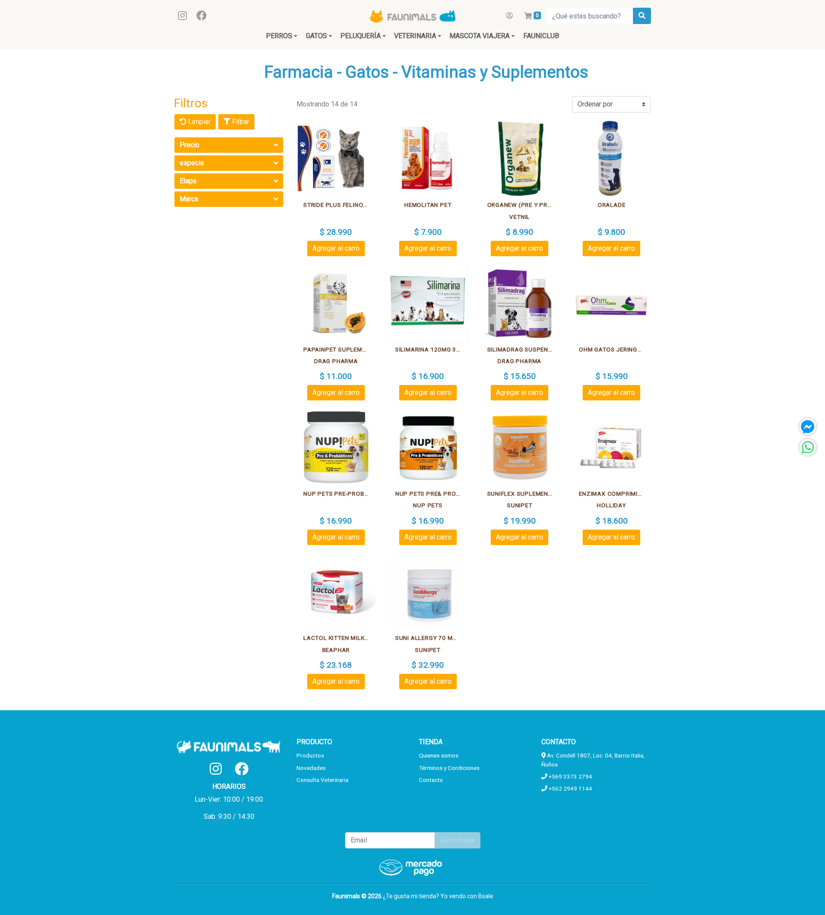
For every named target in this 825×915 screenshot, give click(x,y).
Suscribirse (457, 840)
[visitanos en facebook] (201, 15)
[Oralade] (611, 158)
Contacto (431, 779)
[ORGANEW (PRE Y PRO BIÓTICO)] (519, 158)
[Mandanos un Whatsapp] (807, 447)
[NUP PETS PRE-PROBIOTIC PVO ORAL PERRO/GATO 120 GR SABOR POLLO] (336, 447)
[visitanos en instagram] (182, 15)
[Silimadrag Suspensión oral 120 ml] (519, 303)
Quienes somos (438, 755)
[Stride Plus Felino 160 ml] (336, 158)
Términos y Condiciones (449, 767)
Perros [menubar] (279, 36)
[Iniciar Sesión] (510, 16)
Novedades (311, 767)
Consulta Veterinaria (322, 779)
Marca (189, 199)
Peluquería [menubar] (360, 36)
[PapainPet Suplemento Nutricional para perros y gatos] (336, 303)
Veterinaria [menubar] (415, 36)
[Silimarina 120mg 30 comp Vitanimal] (428, 303)
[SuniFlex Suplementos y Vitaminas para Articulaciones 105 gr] (519, 447)
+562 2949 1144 (569, 788)
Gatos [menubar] (316, 36)
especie (192, 163)
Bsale (485, 896)
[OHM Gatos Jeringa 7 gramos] (611, 303)
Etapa (188, 181)
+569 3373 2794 (569, 776)
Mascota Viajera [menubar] (479, 36)
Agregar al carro (336, 248)
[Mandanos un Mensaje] (807, 426)
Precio (189, 145)
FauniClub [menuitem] (541, 36)
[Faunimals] (412, 16)
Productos (310, 755)
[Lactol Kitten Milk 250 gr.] (336, 591)
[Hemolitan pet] (428, 158)
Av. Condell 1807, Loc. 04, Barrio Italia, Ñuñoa (593, 759)
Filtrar (239, 122)
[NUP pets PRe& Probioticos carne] (428, 447)
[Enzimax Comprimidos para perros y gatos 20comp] (611, 447)
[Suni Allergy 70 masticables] (428, 591)
